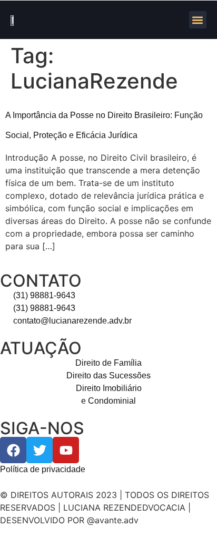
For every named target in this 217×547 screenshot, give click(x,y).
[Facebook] (13, 450)
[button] (197, 19)
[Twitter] (39, 450)
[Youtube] (66, 450)
